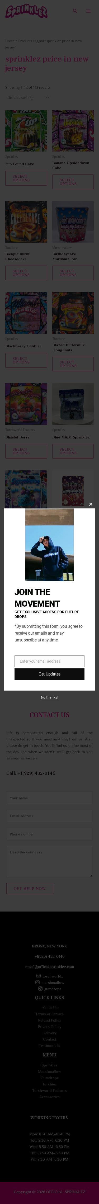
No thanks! (49, 697)
